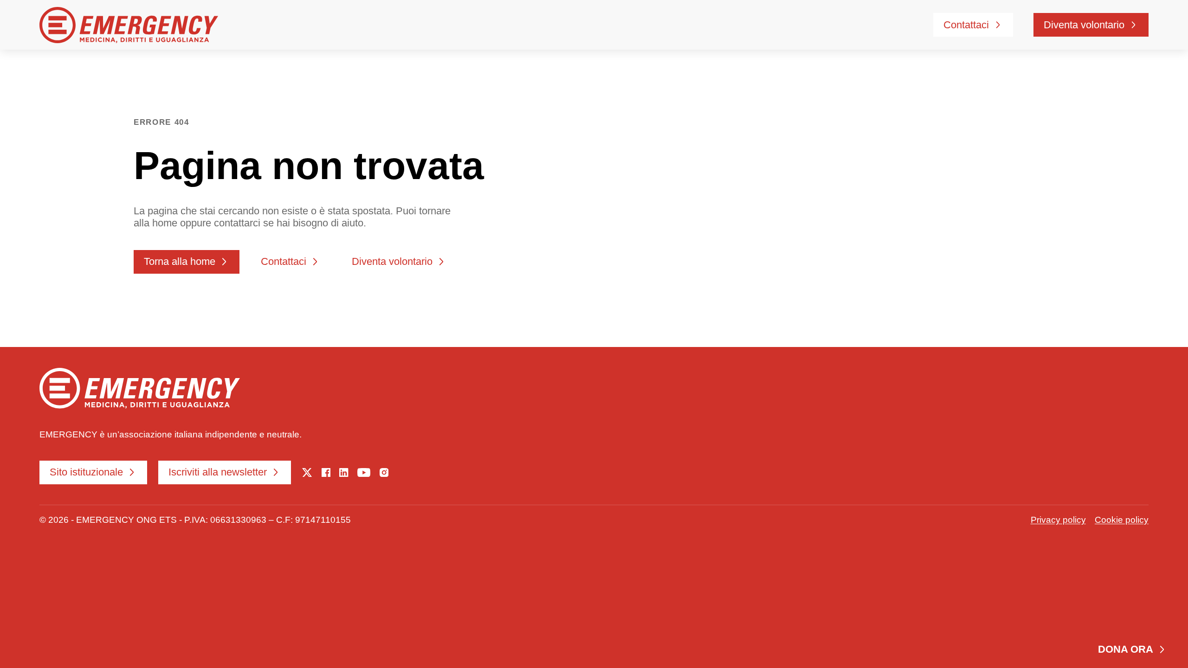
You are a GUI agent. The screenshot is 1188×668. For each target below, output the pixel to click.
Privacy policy (1058, 519)
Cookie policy (1122, 519)
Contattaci (966, 25)
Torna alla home (179, 261)
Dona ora (1125, 649)
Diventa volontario (1084, 25)
